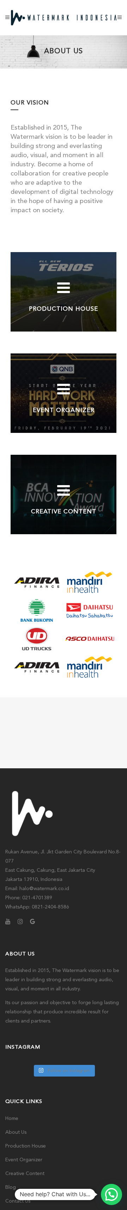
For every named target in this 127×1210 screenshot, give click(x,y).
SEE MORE (63, 318)
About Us (15, 1132)
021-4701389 (37, 897)
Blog (10, 1187)
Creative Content (24, 1173)
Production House (25, 1146)
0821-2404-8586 (50, 907)
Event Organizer (23, 1159)
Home (11, 1118)
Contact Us (17, 1201)
